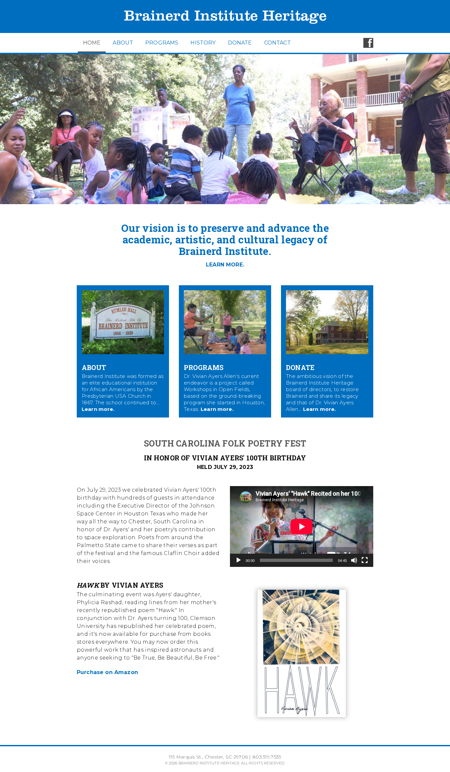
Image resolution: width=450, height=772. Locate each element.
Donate (240, 43)
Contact (277, 43)
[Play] (238, 560)
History (202, 43)
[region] (225, 129)
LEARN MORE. (225, 265)
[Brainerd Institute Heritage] (225, 31)
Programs (161, 43)
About (123, 43)
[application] (301, 526)
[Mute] (354, 560)
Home (92, 43)
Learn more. (98, 409)
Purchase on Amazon (107, 672)
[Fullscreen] (364, 560)
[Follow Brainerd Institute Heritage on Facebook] (368, 46)
